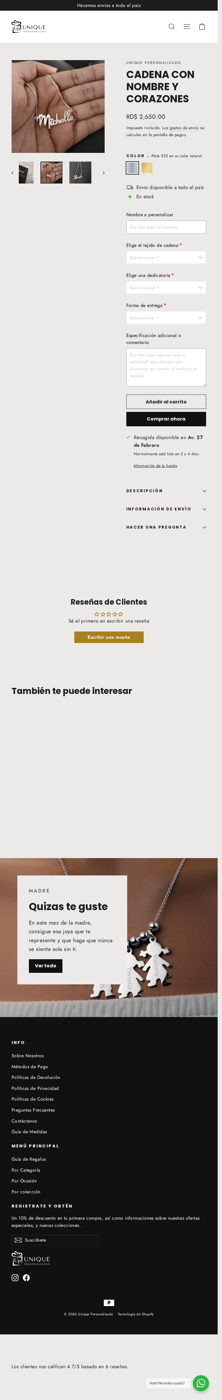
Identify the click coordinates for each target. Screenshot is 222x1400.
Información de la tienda (155, 465)
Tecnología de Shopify (136, 1314)
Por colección (26, 1191)
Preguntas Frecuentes (33, 1110)
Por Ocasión (24, 1180)
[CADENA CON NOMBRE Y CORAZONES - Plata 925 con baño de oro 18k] (22, 814)
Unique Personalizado (153, 62)
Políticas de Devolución (36, 1077)
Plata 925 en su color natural (132, 168)
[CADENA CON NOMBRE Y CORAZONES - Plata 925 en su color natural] (15, 814)
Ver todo (45, 965)
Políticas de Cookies (33, 1099)
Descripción (144, 491)
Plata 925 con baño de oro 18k (147, 168)
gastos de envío (184, 128)
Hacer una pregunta (156, 527)
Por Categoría (26, 1170)
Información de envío (159, 509)
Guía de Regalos (29, 1159)
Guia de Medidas (29, 1131)
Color (164, 156)
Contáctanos (24, 1121)
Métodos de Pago (30, 1066)
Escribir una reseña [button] (109, 637)
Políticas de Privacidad (35, 1088)
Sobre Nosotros (28, 1055)
